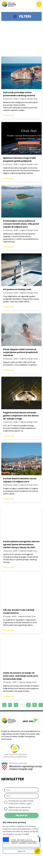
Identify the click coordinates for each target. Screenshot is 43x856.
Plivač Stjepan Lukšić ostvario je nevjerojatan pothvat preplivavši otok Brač (20, 352)
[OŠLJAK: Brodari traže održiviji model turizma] (21, 590)
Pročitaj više (8, 115)
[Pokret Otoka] (9, 4)
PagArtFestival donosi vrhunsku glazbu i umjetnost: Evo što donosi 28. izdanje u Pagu (20, 415)
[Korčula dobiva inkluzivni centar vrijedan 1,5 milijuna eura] (21, 459)
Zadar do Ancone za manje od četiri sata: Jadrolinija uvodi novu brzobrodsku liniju (20, 675)
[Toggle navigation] (39, 4)
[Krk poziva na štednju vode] (21, 269)
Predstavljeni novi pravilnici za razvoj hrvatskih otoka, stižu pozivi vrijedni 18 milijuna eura (21, 224)
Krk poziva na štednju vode (17, 289)
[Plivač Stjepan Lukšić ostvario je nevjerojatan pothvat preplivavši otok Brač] (21, 329)
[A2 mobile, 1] (21, 39)
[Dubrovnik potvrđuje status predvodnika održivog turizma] (21, 73)
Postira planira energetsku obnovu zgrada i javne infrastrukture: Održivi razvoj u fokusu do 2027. (21, 544)
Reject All (21, 851)
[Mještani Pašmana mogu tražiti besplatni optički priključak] (21, 138)
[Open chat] (37, 851)
